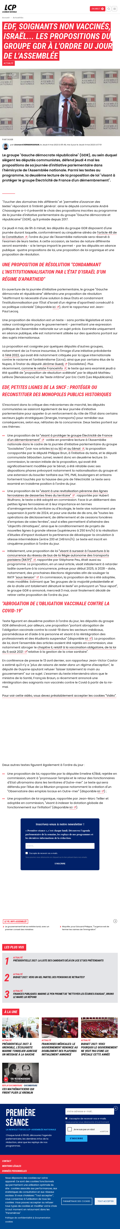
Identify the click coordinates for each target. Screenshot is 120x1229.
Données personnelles (14, 1171)
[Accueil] (9, 11)
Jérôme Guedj (53, 364)
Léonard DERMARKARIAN (26, 144)
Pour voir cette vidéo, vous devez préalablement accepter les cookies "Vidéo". (59, 696)
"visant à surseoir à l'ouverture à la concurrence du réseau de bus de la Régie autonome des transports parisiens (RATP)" (58, 555)
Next (115, 921)
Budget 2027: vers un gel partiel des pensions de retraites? (49, 977)
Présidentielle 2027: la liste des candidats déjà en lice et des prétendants (58, 960)
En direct (96, 9)
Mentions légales (11, 1166)
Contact (6, 1161)
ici (54, 307)
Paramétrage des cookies (76, 1201)
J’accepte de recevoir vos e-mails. (87, 1120)
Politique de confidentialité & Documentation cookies (27, 1219)
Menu (114, 8)
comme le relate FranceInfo (42, 368)
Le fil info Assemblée (15, 921)
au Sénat (74, 449)
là (60, 449)
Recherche (108, 8)
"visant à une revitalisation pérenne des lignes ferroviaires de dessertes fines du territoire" (57, 493)
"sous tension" (25, 577)
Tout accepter (106, 1201)
